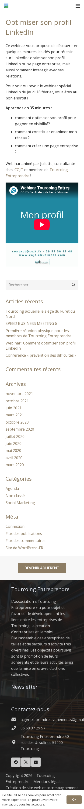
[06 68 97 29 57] (16, 728)
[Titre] (6, 6)
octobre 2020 (17, 422)
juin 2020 (13, 443)
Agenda (12, 488)
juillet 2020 (15, 436)
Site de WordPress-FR (24, 547)
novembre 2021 (19, 393)
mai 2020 (13, 450)
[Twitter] (26, 762)
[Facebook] (16, 762)
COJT (18, 169)
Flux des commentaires (26, 540)
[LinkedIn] (36, 762)
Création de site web (23, 787)
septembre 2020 (20, 429)
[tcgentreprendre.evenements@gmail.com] (16, 720)
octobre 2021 (17, 400)
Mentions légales (48, 781)
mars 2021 (15, 414)
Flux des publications (24, 533)
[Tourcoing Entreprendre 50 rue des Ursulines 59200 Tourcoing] (16, 742)
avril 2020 (14, 457)
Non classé (15, 495)
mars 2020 (15, 464)
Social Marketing (20, 502)
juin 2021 (13, 407)
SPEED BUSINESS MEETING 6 (31, 323)
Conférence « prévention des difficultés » (41, 355)
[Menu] (78, 6)
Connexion (15, 526)
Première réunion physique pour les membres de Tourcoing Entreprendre (38, 333)
